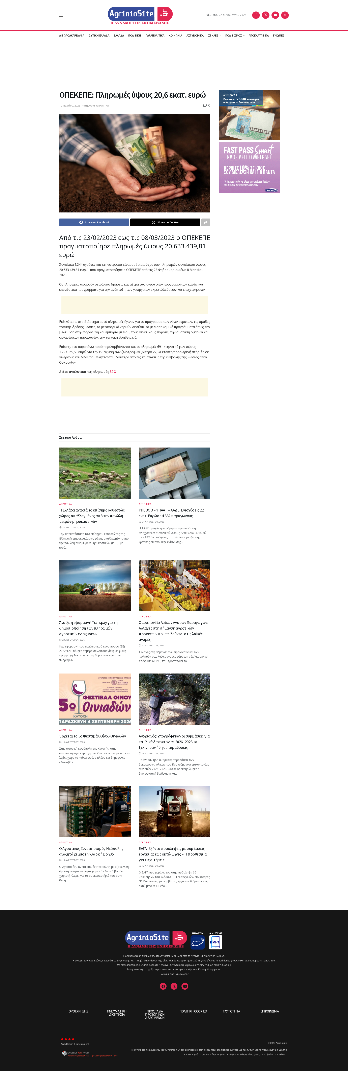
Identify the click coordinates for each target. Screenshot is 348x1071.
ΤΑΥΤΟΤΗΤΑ (231, 1011)
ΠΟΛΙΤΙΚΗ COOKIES (193, 1011)
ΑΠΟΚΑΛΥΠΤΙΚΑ (259, 35)
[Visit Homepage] (134, 15)
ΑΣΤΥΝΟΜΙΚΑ (195, 35)
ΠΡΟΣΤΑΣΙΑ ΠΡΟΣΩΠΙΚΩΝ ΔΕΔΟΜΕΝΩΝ (155, 1014)
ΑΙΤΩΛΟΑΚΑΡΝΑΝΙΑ (71, 35)
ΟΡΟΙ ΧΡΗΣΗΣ (78, 1011)
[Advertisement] (174, 64)
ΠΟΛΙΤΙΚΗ (134, 35)
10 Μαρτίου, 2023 (69, 105)
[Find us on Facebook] (256, 15)
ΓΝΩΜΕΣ (279, 35)
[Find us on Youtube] (275, 15)
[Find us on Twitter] (265, 15)
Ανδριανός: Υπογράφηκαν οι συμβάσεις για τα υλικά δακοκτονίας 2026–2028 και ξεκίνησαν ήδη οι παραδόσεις (174, 741)
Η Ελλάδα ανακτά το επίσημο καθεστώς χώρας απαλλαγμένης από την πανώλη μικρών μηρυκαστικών (92, 515)
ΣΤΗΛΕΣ (213, 35)
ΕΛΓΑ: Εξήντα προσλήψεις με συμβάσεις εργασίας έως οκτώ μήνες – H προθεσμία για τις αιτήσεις (172, 854)
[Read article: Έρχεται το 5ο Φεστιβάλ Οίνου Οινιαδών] (95, 699)
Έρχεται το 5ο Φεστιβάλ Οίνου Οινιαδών (92, 735)
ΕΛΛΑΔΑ (119, 35)
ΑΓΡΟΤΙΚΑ (102, 105)
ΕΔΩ (113, 371)
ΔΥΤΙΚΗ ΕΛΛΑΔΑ (99, 35)
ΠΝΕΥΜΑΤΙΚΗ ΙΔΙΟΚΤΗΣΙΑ (116, 1013)
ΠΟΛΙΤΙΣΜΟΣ (233, 35)
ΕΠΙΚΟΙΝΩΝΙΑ (269, 1011)
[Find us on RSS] (285, 15)
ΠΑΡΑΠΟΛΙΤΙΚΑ (154, 35)
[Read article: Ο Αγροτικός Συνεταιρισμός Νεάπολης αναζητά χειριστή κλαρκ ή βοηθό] (95, 811)
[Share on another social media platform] (205, 222)
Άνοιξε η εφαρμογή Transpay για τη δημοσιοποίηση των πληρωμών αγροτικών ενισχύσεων (88, 628)
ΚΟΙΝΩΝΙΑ (175, 35)
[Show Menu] (61, 15)
